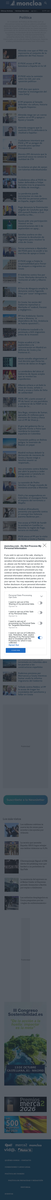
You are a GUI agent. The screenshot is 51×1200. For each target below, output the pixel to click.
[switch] (40, 603)
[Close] (45, 546)
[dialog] (25, 600)
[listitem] (25, 596)
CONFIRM (15, 650)
